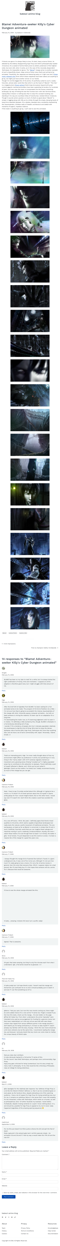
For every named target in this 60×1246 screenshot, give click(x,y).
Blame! (4, 633)
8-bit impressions (10, 644)
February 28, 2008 (8, 1050)
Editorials (27, 32)
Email (4, 1179)
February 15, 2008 (8, 675)
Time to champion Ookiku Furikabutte (43, 648)
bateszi (19, 32)
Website (4, 1186)
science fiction (13, 633)
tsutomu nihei (23, 633)
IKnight (4, 673)
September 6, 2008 (8, 1124)
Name (4, 1172)
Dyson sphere (19, 85)
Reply (3, 690)
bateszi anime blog (30, 14)
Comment (6, 1154)
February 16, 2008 (8, 751)
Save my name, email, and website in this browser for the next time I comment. (30, 1192)
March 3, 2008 (6, 1084)
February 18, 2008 (8, 958)
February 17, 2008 (8, 854)
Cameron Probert (7, 784)
